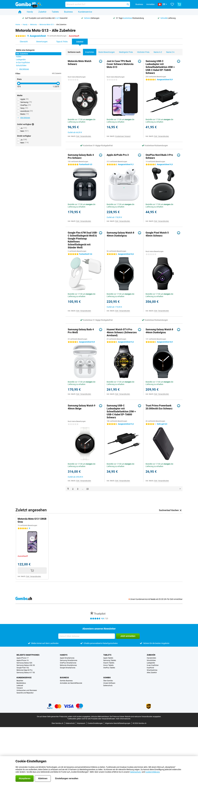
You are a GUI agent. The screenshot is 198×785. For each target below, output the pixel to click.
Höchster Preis (143, 52)
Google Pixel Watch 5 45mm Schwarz (157, 234)
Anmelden (150, 4)
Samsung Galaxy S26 (24, 663)
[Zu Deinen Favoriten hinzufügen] (100, 61)
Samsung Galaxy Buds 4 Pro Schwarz (81, 156)
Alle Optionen (24, 69)
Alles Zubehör (152, 673)
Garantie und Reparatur (25, 693)
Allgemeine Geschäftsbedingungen (117, 723)
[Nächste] (180, 488)
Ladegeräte (151, 663)
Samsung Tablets (109, 660)
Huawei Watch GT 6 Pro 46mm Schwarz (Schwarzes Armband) (122, 332)
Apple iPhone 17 (23, 658)
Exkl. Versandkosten (83, 136)
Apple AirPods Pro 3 (118, 154)
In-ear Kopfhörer (153, 665)
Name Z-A (170, 52)
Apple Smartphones (67, 658)
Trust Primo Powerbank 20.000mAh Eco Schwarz (159, 407)
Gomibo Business (66, 681)
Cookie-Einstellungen (95, 723)
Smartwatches (152, 670)
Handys (63, 655)
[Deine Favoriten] (172, 4)
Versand (20, 688)
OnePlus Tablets (109, 668)
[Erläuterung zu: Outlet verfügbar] (33, 124)
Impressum (81, 723)
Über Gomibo (108, 681)
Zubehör (42, 12)
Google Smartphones (67, 668)
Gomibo (107, 677)
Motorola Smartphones (68, 665)
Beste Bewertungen (106, 52)
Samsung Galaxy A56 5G (26, 665)
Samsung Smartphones (68, 660)
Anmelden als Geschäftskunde (71, 683)
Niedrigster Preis (126, 52)
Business (68, 12)
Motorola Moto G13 (46, 25)
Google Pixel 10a (23, 668)
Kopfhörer (150, 668)
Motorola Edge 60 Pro (24, 670)
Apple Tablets (108, 658)
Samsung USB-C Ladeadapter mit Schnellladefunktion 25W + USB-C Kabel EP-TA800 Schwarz (121, 411)
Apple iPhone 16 (23, 660)
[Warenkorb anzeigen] (179, 4)
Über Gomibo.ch (57, 723)
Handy (30, 12)
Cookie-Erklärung (152, 772)
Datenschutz (107, 685)
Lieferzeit (20, 685)
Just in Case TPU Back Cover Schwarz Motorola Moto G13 (120, 64)
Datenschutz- (135, 772)
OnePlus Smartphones (68, 663)
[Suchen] (128, 4)
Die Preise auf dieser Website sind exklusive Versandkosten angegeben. (135, 717)
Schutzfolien (151, 660)
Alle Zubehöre (61, 25)
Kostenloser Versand (122, 136)
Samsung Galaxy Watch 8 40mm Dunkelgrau (120, 234)
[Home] (19, 12)
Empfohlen (89, 52)
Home (17, 25)
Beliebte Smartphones (28, 655)
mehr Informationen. (123, 719)
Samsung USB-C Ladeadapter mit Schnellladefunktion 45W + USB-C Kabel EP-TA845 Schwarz (160, 67)
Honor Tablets (108, 665)
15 (87, 489)
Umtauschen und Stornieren (27, 690)
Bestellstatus (21, 683)
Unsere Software (109, 683)
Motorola (33, 25)
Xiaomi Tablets (108, 663)
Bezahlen (20, 681)
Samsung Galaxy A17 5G (26, 673)
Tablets (55, 12)
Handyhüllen (151, 658)
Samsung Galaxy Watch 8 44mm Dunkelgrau (159, 331)
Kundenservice (85, 12)
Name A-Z (158, 52)
